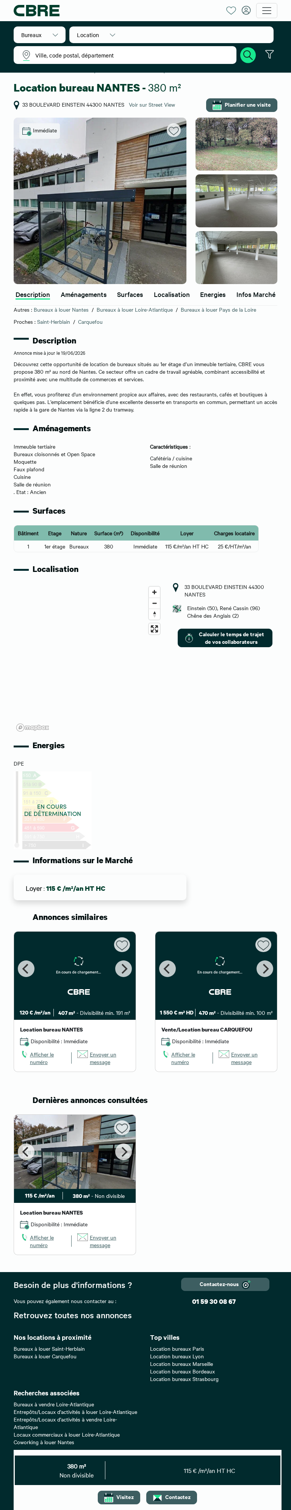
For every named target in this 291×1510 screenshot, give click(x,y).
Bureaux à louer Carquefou (45, 1356)
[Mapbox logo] (32, 727)
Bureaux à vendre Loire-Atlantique (54, 1404)
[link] (43, 1058)
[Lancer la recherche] (248, 54)
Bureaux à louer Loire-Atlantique (135, 309)
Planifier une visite (248, 104)
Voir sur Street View (152, 104)
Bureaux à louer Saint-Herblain (49, 1348)
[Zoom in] (154, 592)
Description (33, 294)
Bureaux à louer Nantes (61, 309)
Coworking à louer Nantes (44, 1442)
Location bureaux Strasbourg (184, 1379)
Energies (213, 294)
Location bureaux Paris (177, 1348)
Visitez (125, 1497)
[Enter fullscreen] (154, 628)
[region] (89, 658)
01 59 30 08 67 (214, 1301)
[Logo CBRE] (117, 10)
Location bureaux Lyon (177, 1356)
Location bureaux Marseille (181, 1363)
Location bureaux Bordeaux (182, 1371)
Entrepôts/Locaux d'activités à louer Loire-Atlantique (75, 1411)
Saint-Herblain (53, 321)
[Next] (123, 968)
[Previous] (26, 968)
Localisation (172, 294)
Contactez (178, 1497)
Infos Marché (255, 294)
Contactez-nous (219, 1284)
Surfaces (130, 294)
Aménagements (84, 294)
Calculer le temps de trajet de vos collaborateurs (231, 637)
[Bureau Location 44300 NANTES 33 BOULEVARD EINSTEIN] (100, 201)
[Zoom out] (154, 603)
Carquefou (90, 321)
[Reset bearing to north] (154, 614)
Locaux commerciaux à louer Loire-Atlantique (67, 1434)
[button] (39, 34)
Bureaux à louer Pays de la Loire (218, 309)
